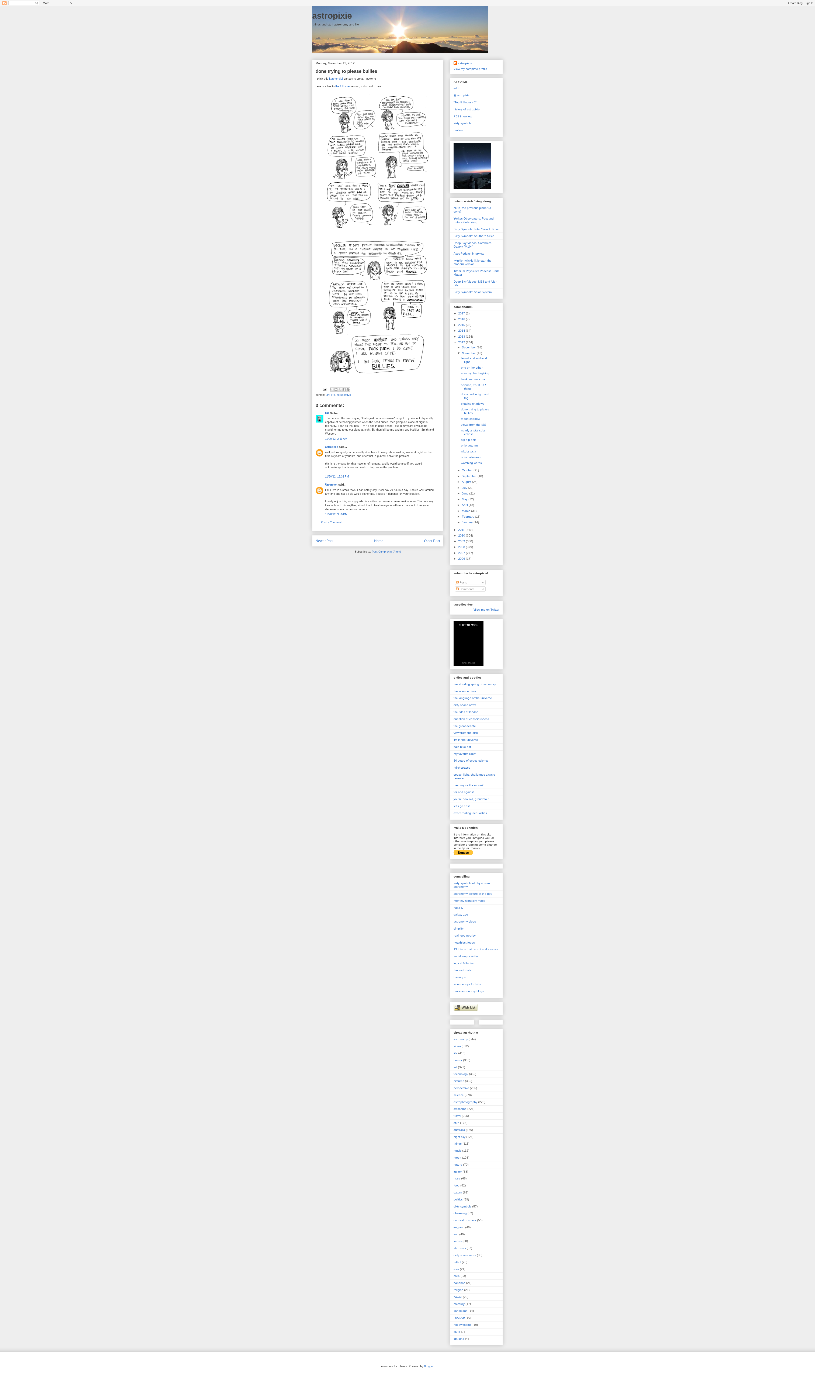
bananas (459, 1283)
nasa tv (458, 907)
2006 (462, 558)
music (457, 1150)
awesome (460, 1108)
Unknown (331, 484)
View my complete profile (470, 68)
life (333, 394)
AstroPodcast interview (469, 253)
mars (457, 1178)
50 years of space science (471, 760)
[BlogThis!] (336, 389)
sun (456, 1234)
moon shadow (470, 418)
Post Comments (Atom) (386, 551)
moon (457, 1157)
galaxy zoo (461, 914)
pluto (457, 1331)
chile (457, 1276)
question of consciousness (471, 719)
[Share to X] (340, 389)
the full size (342, 86)
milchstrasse (462, 767)
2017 (462, 313)
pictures (459, 1081)
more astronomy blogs (469, 991)
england (459, 1227)
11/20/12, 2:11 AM (336, 438)
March (466, 511)
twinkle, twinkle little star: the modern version (473, 262)
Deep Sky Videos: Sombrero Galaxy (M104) (473, 244)
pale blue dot (462, 746)
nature (458, 1164)
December (469, 347)
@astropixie (461, 95)
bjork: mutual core (473, 379)
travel (457, 1115)
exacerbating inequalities (470, 813)
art (328, 394)
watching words (471, 463)
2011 (461, 529)
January (468, 522)
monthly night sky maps (469, 900)
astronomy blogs (465, 921)
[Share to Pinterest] (348, 389)
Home (378, 541)
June (465, 493)
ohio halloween (471, 457)
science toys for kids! (468, 984)
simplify (459, 928)
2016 (462, 319)
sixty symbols (462, 123)
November (469, 353)
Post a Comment (331, 522)
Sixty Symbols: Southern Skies (474, 236)
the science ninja (465, 691)
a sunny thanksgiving (475, 373)
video (457, 1046)
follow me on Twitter (486, 609)
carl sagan (461, 1310)
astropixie (332, 15)
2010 (462, 535)
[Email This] (332, 389)
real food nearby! (465, 935)
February (468, 516)
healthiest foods (464, 942)
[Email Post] (324, 389)
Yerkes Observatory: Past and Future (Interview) (474, 220)
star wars (460, 1248)
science (459, 1095)
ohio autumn (469, 445)
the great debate (465, 726)
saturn (458, 1192)
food (456, 1185)
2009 (462, 541)
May (465, 499)
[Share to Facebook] (344, 389)
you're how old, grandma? (471, 799)
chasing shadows (472, 403)
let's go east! (462, 806)
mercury (459, 1304)
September (470, 476)
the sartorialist (463, 970)
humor (458, 1060)
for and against (464, 792)
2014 (462, 330)
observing (460, 1213)
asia (456, 1269)
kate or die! (336, 78)
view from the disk (466, 732)
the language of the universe (473, 698)
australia (459, 1129)
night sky (459, 1136)
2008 (462, 547)
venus (458, 1241)
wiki (456, 88)
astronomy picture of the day (473, 893)
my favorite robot (465, 753)
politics (458, 1199)
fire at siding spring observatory (475, 684)
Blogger (428, 1366)
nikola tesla (468, 451)
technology (461, 1074)
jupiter (458, 1171)
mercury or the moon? (468, 785)
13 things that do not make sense (476, 949)
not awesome (463, 1324)
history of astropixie (467, 109)
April (465, 505)
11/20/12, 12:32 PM (337, 476)
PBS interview (463, 116)
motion (458, 130)
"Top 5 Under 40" (465, 102)
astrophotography (465, 1102)
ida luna (459, 1338)
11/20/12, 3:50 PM (336, 514)
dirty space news (465, 705)
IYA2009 (459, 1317)
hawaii (458, 1297)
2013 (462, 336)
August (467, 481)
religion (458, 1290)
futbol (457, 1262)
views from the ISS (473, 424)
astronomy (461, 1039)
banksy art (461, 977)
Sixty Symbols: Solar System (473, 292)
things (458, 1143)
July (465, 487)
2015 (462, 325)
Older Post (432, 541)
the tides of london (466, 712)
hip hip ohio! (469, 439)
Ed (327, 412)
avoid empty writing (466, 956)
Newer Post (324, 541)
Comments (466, 589)
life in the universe (466, 739)
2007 (462, 553)
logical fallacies (464, 963)
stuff (456, 1122)
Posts (463, 582)
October (468, 470)
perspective (344, 394)
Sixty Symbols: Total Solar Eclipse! (476, 229)
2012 (462, 342)
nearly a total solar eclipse (473, 432)
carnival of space (465, 1220)
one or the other (472, 367)
